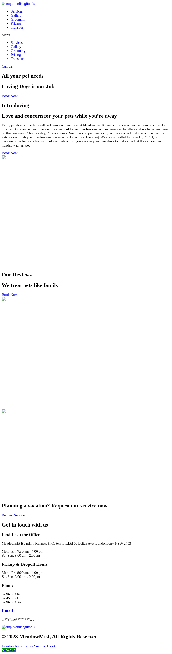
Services (17, 11)
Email (7, 610)
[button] (86, 35)
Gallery (16, 15)
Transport (17, 27)
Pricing (16, 23)
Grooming (18, 19)
